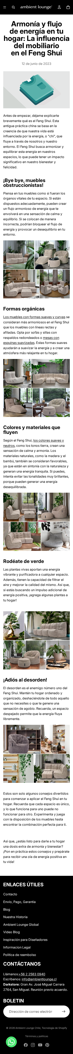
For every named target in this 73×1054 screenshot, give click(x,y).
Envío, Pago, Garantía (19, 902)
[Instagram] (32, 1045)
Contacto (10, 894)
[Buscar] (13, 7)
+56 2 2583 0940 (32, 974)
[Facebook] (25, 1045)
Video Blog (11, 932)
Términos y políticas (36, 1036)
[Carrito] (68, 7)
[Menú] (4, 7)
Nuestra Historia (15, 917)
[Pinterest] (47, 1045)
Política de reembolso (19, 955)
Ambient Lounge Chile (28, 1027)
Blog (6, 909)
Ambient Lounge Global (21, 925)
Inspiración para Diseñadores (25, 940)
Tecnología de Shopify (54, 1027)
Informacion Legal (17, 947)
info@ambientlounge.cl (39, 979)
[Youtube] (40, 1045)
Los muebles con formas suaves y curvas (34, 317)
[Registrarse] (63, 1011)
